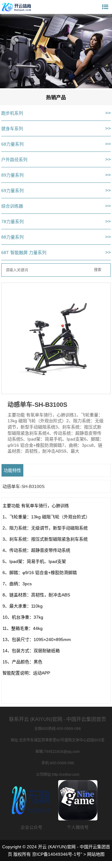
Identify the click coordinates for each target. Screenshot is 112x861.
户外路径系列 (14, 159)
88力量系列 (12, 237)
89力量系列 (12, 175)
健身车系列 (12, 128)
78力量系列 (12, 221)
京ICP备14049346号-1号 (56, 854)
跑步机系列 (12, 113)
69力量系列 (12, 190)
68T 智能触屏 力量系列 (23, 252)
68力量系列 (12, 144)
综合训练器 (12, 206)
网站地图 (96, 854)
